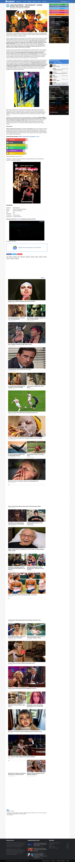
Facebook (9, 254)
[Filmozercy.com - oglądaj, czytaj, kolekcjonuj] (10, 1)
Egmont (18, 219)
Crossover (15, 256)
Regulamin (53, 860)
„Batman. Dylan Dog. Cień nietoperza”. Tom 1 (29, 136)
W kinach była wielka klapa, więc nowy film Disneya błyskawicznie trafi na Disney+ (40, 844)
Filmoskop (29, 1)
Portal (55, 62)
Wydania (34, 1)
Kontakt (67, 860)
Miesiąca (52, 88)
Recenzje (12, 258)
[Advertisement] (26, 268)
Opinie (37, 256)
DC (18, 256)
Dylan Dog (28, 256)
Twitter (14, 254)
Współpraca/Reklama (61, 860)
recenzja (40, 256)
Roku (56, 88)
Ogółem (59, 88)
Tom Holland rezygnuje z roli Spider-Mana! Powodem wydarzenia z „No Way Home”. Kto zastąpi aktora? (40, 855)
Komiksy (32, 256)
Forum (24, 1)
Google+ (20, 254)
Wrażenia (16, 258)
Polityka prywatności (46, 860)
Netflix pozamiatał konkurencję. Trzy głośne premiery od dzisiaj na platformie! (40, 849)
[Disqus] (26, 792)
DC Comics (23, 256)
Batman (10, 256)
